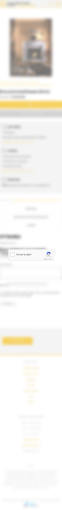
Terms (50, 259)
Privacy (45, 259)
